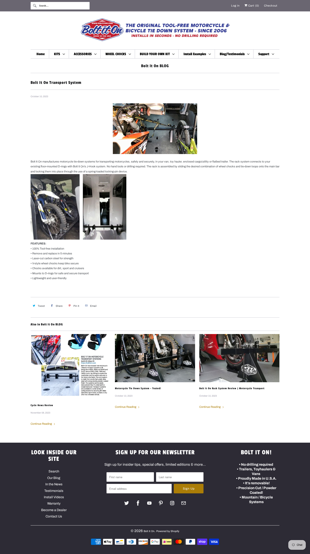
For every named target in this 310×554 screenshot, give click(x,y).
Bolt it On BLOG (155, 65)
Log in (235, 5)
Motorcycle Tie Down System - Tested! (138, 388)
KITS (58, 54)
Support (264, 54)
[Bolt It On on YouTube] (149, 503)
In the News (53, 484)
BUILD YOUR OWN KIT (155, 54)
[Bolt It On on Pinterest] (160, 503)
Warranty (54, 503)
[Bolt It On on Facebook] (138, 503)
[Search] (35, 6)
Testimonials (53, 491)
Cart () (253, 5)
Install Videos (54, 497)
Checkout (270, 5)
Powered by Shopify (167, 531)
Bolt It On (149, 531)
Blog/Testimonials (233, 54)
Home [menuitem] (40, 54)
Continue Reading (42, 423)
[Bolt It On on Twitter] (126, 503)
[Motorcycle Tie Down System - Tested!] (155, 358)
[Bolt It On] (155, 31)
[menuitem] (59, 54)
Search (54, 471)
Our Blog (53, 478)
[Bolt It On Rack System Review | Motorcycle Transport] (239, 358)
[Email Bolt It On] (183, 503)
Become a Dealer (54, 510)
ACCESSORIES (83, 54)
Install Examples (195, 54)
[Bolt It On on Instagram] (172, 503)
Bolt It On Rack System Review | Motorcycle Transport (231, 388)
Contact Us (54, 516)
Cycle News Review (42, 405)
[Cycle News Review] (71, 366)
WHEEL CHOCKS (116, 54)
